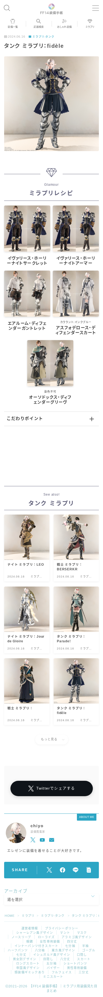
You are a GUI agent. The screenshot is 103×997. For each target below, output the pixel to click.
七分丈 (21, 954)
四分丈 (72, 941)
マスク (82, 932)
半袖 (85, 946)
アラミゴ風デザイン (77, 937)
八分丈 (65, 959)
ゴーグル (89, 950)
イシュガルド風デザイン (51, 954)
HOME (9, 915)
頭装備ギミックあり (30, 972)
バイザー (53, 968)
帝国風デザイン (28, 968)
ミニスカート (53, 976)
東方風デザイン (63, 950)
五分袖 (51, 963)
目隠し (48, 959)
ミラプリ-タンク (43, 36)
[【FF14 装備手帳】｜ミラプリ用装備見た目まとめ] (51, 8)
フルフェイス (62, 972)
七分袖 (70, 946)
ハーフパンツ (18, 950)
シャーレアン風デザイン (34, 932)
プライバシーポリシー (62, 928)
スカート (83, 959)
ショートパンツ (75, 963)
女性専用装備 (50, 941)
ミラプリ (28, 915)
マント (65, 932)
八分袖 (40, 950)
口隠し (82, 954)
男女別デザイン (24, 959)
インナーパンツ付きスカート (37, 946)
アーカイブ (15, 891)
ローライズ (46, 937)
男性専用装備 (77, 968)
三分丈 (84, 972)
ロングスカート (28, 963)
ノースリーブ (21, 937)
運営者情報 (29, 928)
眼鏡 (29, 941)
